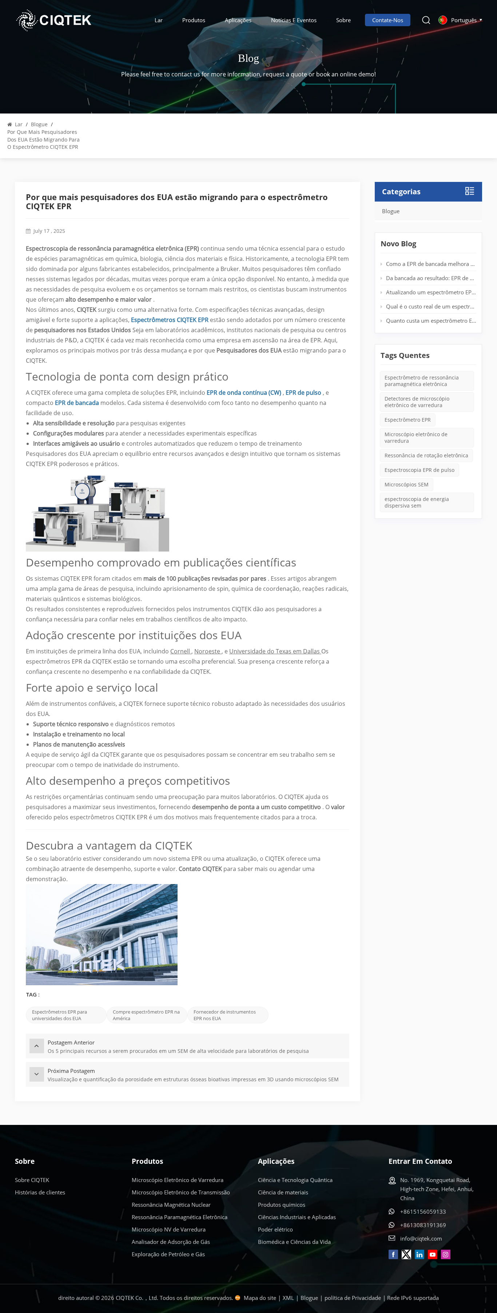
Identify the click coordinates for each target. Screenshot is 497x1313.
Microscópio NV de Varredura (169, 1229)
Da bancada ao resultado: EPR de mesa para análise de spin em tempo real (431, 278)
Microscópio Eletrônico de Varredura (177, 1179)
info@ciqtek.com (421, 1238)
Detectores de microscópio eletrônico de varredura (417, 402)
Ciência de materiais (283, 1192)
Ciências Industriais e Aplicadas (297, 1217)
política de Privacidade (353, 1297)
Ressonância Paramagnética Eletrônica (179, 1217)
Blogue (39, 124)
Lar (159, 20)
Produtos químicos (281, 1204)
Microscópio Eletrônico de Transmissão (181, 1192)
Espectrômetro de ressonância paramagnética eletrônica (422, 380)
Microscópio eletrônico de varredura (416, 437)
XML (288, 1297)
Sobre (343, 20)
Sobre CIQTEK (32, 1179)
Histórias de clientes (40, 1192)
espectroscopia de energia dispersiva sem (417, 502)
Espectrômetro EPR (408, 419)
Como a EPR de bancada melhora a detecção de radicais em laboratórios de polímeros (431, 263)
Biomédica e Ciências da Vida (294, 1241)
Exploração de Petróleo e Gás (168, 1254)
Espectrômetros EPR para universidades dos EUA (59, 1015)
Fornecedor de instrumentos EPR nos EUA (225, 1015)
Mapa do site (260, 1297)
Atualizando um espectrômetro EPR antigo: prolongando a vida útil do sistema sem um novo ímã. (431, 292)
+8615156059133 (423, 1211)
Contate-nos (387, 20)
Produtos (193, 20)
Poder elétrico (275, 1229)
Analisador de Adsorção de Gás (171, 1241)
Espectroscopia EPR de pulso (419, 469)
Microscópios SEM (407, 484)
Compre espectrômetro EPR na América (146, 1015)
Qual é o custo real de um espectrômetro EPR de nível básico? (431, 306)
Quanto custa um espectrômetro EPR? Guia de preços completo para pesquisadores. (431, 320)
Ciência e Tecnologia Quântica (295, 1179)
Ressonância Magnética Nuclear (171, 1204)
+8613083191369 (423, 1225)
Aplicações (238, 20)
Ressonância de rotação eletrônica (426, 455)
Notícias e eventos (294, 20)
